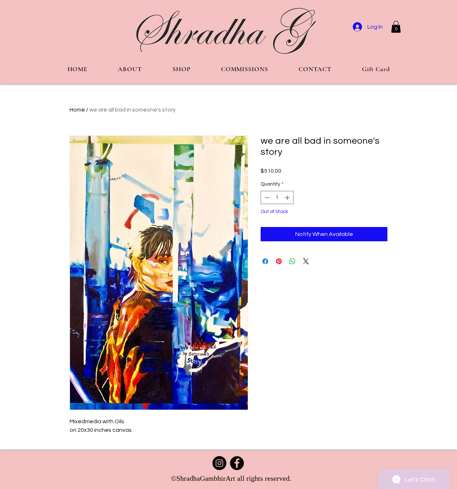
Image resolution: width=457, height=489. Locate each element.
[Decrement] (266, 197)
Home (77, 110)
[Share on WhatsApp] (292, 261)
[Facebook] (237, 463)
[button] (396, 27)
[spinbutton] (277, 197)
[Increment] (287, 197)
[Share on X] (306, 261)
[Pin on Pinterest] (279, 261)
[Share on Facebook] (265, 261)
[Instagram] (219, 463)
